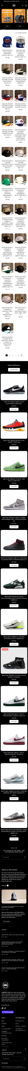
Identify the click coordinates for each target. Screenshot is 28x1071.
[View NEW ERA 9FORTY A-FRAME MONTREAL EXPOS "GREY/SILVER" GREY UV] (20, 153)
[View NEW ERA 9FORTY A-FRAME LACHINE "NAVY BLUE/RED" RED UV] (7, 96)
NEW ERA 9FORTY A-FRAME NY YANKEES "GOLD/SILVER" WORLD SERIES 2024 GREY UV (7, 252)
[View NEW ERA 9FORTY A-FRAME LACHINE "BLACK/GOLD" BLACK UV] (7, 70)
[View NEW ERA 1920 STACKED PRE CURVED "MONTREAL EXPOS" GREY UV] (20, 42)
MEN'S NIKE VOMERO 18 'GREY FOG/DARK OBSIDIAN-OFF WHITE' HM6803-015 (14, 792)
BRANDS (4, 1035)
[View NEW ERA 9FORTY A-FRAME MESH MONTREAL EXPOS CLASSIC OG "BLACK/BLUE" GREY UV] (7, 329)
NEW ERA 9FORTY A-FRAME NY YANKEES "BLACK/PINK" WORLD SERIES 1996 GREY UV (20, 222)
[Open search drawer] (22, 5)
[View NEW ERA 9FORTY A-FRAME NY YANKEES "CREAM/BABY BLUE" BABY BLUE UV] (20, 180)
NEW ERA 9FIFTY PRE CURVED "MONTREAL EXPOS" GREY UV (7, 53)
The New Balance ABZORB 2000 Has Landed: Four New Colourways (13, 907)
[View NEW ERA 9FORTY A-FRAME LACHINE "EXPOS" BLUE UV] (20, 96)
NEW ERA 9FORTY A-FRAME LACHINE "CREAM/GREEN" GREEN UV (20, 80)
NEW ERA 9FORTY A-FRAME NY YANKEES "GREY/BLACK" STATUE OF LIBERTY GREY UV (20, 252)
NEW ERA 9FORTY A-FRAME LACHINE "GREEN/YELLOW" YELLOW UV (7, 132)
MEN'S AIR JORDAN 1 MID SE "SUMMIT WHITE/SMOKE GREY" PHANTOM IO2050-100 (14, 519)
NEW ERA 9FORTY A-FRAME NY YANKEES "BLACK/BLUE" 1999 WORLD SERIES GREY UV (20, 281)
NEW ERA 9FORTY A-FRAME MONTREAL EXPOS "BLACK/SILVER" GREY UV (7, 164)
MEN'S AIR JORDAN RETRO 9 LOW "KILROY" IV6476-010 (14, 441)
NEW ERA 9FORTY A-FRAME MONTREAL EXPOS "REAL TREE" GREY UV (20, 311)
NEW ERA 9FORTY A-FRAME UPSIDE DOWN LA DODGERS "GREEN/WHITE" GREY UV (7, 193)
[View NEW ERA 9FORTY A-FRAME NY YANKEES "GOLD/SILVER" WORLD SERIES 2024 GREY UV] (7, 239)
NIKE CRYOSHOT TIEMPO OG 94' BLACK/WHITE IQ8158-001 (14, 402)
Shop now (14, 369)
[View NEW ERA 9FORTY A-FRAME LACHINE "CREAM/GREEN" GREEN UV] (20, 70)
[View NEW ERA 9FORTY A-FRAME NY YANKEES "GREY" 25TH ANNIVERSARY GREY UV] (7, 300)
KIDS (3, 1026)
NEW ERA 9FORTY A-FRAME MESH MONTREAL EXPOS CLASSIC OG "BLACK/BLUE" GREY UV (7, 341)
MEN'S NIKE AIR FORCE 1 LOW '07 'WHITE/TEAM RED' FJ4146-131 (14, 753)
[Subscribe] (24, 1059)
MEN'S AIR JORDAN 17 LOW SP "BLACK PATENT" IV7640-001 (14, 676)
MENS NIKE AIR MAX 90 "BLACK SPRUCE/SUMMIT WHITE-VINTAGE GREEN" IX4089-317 (14, 598)
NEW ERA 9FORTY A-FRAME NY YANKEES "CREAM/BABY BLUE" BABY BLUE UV (20, 193)
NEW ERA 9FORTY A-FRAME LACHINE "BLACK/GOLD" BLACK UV (7, 80)
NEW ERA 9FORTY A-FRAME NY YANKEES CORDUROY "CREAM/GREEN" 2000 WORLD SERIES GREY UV (7, 282)
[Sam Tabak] (14, 5)
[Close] (25, 1049)
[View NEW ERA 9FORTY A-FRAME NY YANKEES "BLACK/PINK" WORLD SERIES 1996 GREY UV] (20, 210)
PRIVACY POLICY (21, 1026)
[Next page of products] (21, 355)
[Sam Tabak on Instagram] (5, 1008)
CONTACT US (20, 1021)
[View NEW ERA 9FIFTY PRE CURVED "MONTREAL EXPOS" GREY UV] (7, 42)
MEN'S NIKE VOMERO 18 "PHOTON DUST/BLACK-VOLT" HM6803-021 (14, 637)
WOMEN (4, 1023)
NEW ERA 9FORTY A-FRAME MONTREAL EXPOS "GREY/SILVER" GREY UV (20, 164)
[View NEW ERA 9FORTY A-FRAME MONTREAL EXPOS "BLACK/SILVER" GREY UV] (7, 153)
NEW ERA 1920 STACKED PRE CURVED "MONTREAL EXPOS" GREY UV (20, 54)
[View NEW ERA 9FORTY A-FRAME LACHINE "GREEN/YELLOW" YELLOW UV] (7, 122)
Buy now (14, 409)
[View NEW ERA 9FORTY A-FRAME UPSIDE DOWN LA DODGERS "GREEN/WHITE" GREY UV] (7, 180)
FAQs (17, 1023)
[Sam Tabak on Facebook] (2, 1008)
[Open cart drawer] (25, 5)
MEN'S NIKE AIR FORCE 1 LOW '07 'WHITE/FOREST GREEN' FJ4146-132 (14, 714)
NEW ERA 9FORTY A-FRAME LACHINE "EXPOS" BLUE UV (20, 105)
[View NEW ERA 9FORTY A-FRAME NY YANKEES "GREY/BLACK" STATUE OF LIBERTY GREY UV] (20, 239)
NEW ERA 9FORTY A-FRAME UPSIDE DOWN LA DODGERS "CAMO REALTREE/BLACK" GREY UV (7, 222)
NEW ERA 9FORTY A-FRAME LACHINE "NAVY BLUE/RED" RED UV (7, 106)
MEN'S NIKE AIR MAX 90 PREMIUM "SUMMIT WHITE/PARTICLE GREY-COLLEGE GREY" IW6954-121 (14, 831)
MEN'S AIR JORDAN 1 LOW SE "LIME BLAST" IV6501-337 (14, 479)
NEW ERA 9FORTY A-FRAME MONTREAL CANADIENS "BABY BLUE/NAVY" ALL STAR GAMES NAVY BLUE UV (20, 135)
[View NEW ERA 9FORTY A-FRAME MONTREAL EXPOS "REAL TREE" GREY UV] (20, 300)
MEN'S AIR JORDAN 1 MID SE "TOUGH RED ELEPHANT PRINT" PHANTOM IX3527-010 (14, 558)
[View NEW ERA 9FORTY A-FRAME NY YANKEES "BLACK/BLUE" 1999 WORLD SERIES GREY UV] (20, 268)
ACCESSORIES (6, 1029)
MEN (3, 1021)
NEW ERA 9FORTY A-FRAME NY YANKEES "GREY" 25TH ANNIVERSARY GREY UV (7, 312)
